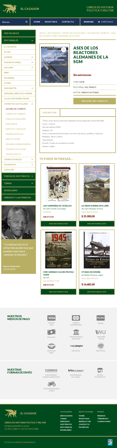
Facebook (84, 427)
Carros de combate (16, 114)
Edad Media (11, 124)
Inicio (42, 33)
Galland (8, 67)
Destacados (11, 33)
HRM (6, 73)
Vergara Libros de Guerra (18, 93)
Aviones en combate (98, 33)
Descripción (49, 112)
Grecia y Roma (13, 139)
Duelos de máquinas (16, 119)
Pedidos (101, 416)
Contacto (68, 22)
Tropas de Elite (13, 154)
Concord (9, 170)
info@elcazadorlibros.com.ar (17, 426)
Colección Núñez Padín (16, 98)
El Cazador (10, 47)
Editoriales (54, 33)
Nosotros (51, 22)
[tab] (49, 112)
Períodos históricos (17, 176)
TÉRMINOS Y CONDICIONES (103, 420)
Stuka (7, 83)
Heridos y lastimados (17, 197)
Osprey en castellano (74, 33)
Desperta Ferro (12, 62)
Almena (8, 57)
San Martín (10, 88)
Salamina (9, 78)
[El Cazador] (21, 8)
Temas (8, 183)
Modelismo (11, 190)
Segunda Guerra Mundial (18, 144)
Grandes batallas (14, 134)
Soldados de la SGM (16, 149)
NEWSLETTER (85, 421)
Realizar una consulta (95, 101)
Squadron (10, 164)
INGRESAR (88, 22)
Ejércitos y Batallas (16, 129)
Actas (7, 52)
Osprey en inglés (13, 159)
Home (37, 22)
